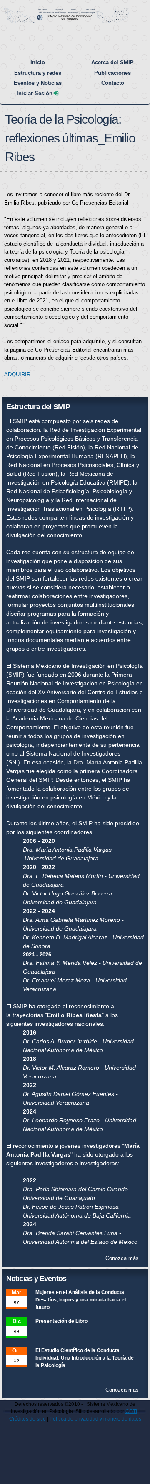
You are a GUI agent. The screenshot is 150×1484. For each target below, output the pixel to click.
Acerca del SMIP (112, 62)
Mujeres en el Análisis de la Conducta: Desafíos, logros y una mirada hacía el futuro (80, 1299)
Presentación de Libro (61, 1321)
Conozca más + (124, 1258)
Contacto (112, 83)
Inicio (37, 62)
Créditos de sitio (27, 1418)
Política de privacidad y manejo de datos (95, 1418)
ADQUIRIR (17, 374)
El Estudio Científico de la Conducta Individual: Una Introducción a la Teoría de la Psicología (84, 1357)
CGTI (131, 1411)
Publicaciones (112, 73)
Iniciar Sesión (34, 93)
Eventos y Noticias (38, 83)
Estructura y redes (37, 73)
